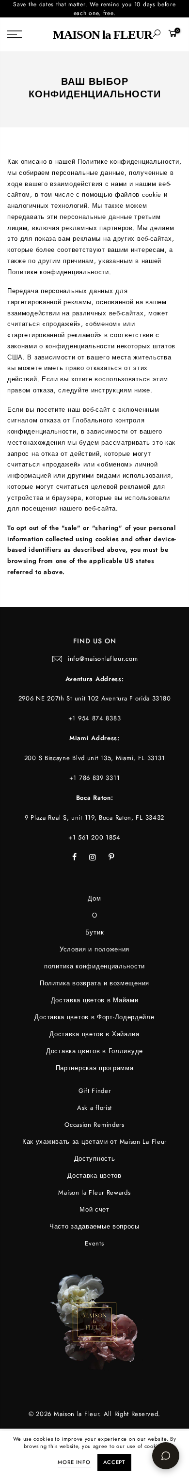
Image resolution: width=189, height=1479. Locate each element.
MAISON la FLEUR (102, 35)
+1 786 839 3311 (94, 777)
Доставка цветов (94, 1175)
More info (74, 1462)
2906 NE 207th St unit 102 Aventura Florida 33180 (94, 698)
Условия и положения (94, 949)
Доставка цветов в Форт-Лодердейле (94, 1017)
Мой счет (94, 1209)
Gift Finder (95, 1090)
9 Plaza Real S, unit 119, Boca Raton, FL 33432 (94, 817)
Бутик (94, 932)
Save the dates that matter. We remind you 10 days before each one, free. (94, 8)
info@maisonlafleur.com (103, 658)
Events (94, 1243)
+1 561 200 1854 (94, 837)
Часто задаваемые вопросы (94, 1226)
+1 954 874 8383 (94, 718)
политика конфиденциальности (94, 966)
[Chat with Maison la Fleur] (165, 1455)
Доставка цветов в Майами (95, 1000)
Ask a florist (94, 1107)
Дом (94, 898)
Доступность (94, 1158)
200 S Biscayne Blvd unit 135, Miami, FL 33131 (94, 758)
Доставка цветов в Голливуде (94, 1051)
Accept (114, 1462)
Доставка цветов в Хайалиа (94, 1034)
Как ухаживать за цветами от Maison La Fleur (94, 1141)
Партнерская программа (95, 1068)
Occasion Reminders (94, 1124)
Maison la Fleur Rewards (94, 1192)
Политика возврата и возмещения (94, 983)
